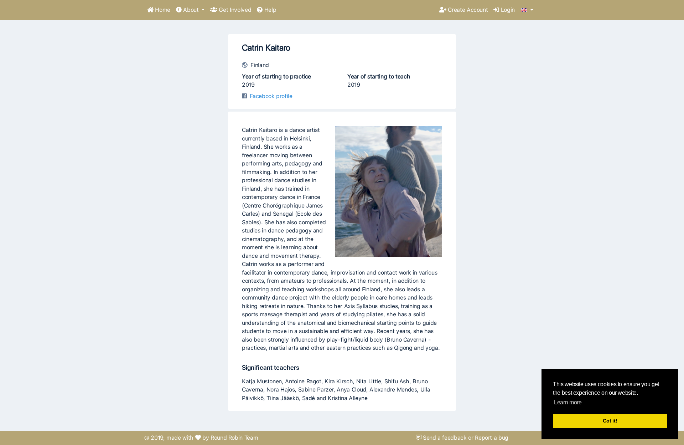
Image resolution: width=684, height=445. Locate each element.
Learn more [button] (567, 402)
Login (507, 9)
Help (269, 9)
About (191, 9)
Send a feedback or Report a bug (464, 437)
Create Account (467, 9)
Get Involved (234, 9)
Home (162, 9)
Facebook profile (271, 96)
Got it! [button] (610, 421)
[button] (527, 10)
